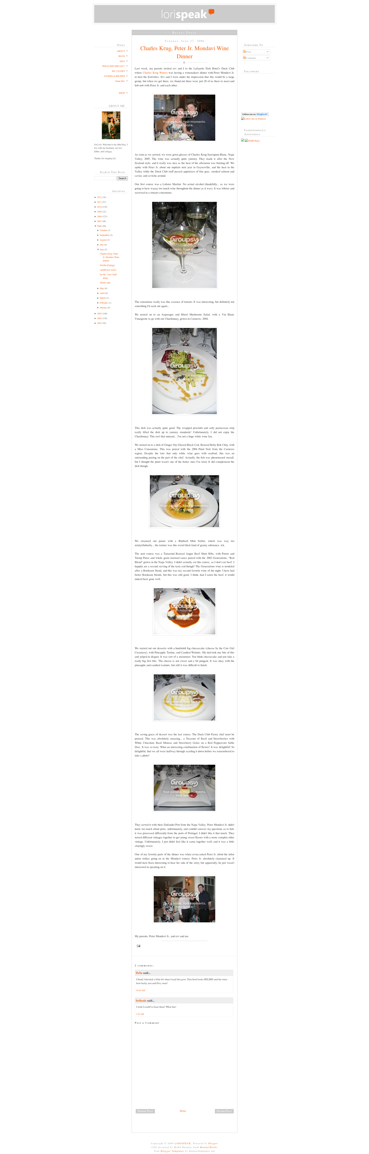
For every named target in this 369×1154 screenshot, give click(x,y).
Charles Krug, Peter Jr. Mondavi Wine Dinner (109, 257)
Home (183, 1110)
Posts (248, 51)
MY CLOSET (118, 70)
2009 (99, 211)
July (102, 244)
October (103, 230)
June (102, 249)
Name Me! (120, 80)
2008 (99, 216)
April (102, 293)
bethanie (141, 1000)
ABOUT (121, 50)
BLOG (122, 55)
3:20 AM (140, 1014)
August (103, 239)
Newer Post (145, 1111)
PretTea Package (107, 265)
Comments (251, 57)
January (103, 307)
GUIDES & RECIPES (114, 75)
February (104, 302)
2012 (99, 197)
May (102, 288)
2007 (99, 221)
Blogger (213, 1143)
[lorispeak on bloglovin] (255, 115)
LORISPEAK (183, 1143)
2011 (99, 201)
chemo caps (105, 282)
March (103, 297)
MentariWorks (209, 1147)
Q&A (122, 60)
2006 (99, 225)
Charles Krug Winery (155, 72)
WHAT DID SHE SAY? (113, 65)
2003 (99, 322)
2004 (99, 318)
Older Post (224, 1111)
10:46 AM (140, 990)
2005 (99, 313)
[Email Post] (184, 946)
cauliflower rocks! (108, 269)
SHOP (122, 92)
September (104, 234)
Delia (139, 973)
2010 (99, 206)
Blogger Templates (172, 1150)
